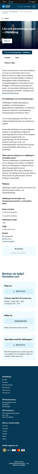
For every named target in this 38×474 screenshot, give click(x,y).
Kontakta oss (6, 393)
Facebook (5, 426)
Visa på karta (6, 406)
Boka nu (7, 41)
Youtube (4, 431)
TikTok (4, 439)
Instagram (5, 428)
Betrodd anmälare (7, 385)
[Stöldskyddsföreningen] (6, 6)
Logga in (33, 2)
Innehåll (7, 58)
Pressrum (5, 382)
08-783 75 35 (7, 239)
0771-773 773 (20, 291)
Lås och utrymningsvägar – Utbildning (17, 52)
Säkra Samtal (6, 387)
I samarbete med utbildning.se (18, 253)
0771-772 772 (20, 345)
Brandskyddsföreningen (10, 93)
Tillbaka (6, 18)
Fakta (17, 58)
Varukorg (28, 6)
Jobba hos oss (6, 390)
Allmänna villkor (10, 63)
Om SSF (4, 379)
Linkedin (4, 433)
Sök (21, 6)
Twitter (4, 436)
